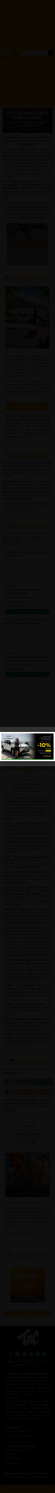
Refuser (28, 751)
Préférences (27, 759)
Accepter (27, 743)
